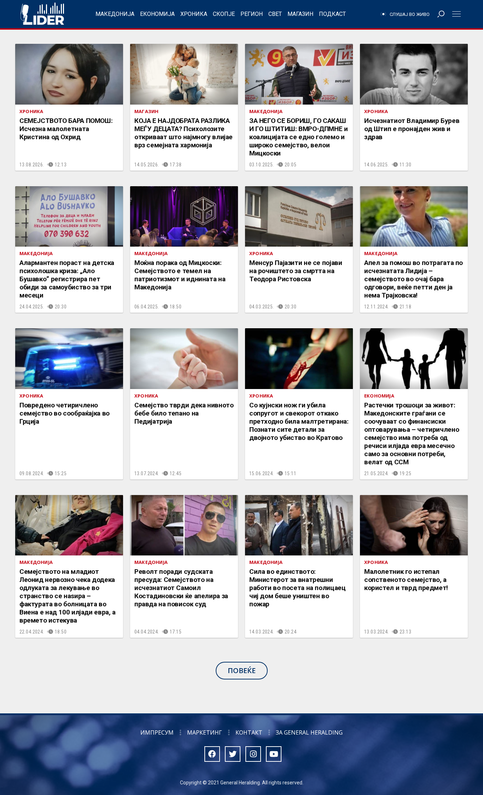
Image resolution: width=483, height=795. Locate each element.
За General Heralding (309, 732)
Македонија (114, 14)
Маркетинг (204, 732)
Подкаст (332, 14)
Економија (157, 14)
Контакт (248, 732)
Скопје (224, 14)
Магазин (300, 14)
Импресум (157, 732)
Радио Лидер (42, 14)
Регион (251, 14)
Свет (275, 14)
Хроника (193, 14)
